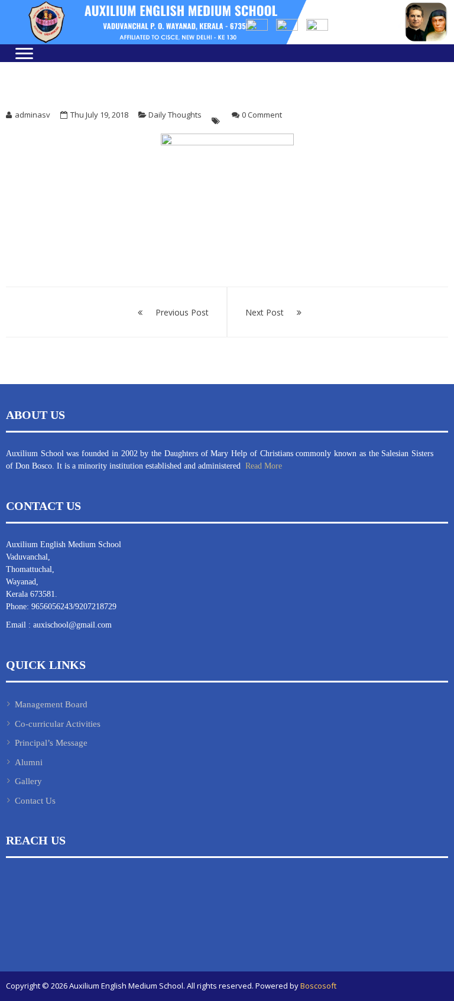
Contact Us (35, 800)
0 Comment (262, 114)
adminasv (32, 114)
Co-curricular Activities (57, 724)
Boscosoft (318, 985)
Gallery (28, 781)
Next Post (264, 312)
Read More (262, 466)
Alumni (29, 762)
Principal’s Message (51, 743)
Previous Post (182, 312)
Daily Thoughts (175, 114)
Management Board (51, 704)
